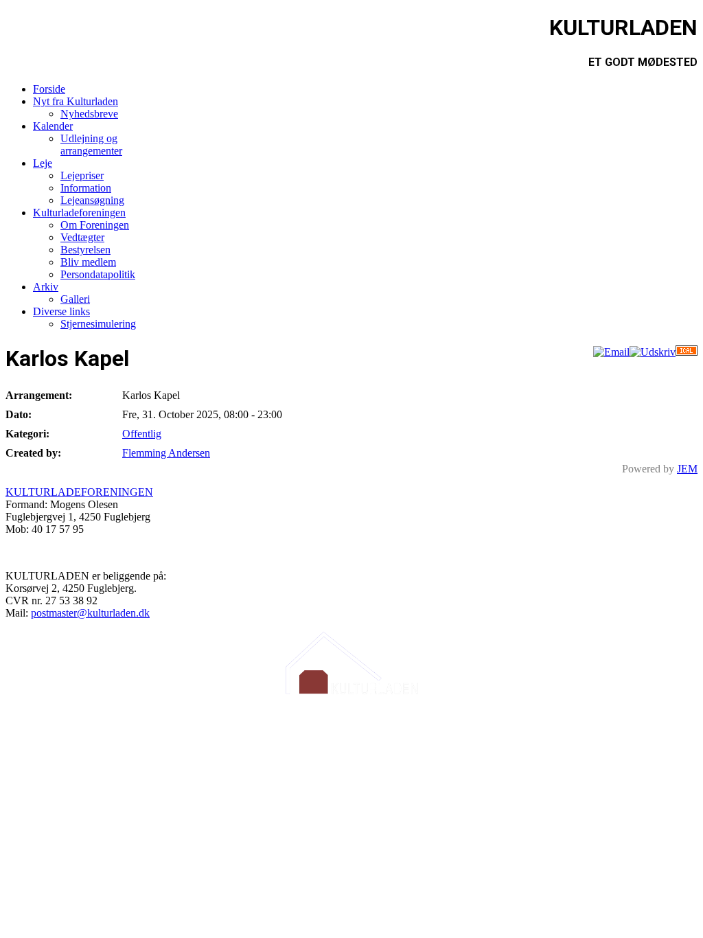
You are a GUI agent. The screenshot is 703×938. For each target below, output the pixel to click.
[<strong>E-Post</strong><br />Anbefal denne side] (611, 352)
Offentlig (141, 433)
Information (85, 188)
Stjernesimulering (98, 324)
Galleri (75, 299)
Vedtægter (82, 237)
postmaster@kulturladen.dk (90, 613)
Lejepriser (82, 175)
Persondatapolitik (97, 274)
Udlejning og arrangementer (91, 145)
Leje (42, 163)
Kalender (53, 126)
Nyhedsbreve (89, 113)
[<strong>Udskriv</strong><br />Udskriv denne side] (653, 352)
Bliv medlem (88, 262)
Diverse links (61, 311)
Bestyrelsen (85, 249)
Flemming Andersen (166, 453)
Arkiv (45, 287)
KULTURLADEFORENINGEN (79, 492)
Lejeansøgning (92, 200)
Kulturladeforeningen (79, 212)
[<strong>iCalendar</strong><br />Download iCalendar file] (687, 352)
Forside (49, 89)
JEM (687, 468)
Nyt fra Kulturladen (75, 101)
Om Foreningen (94, 225)
